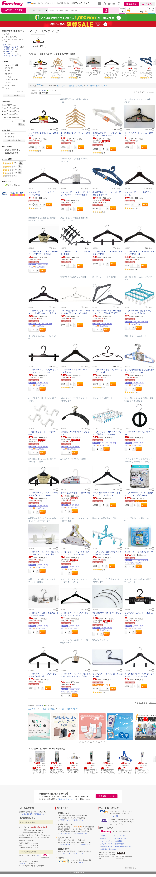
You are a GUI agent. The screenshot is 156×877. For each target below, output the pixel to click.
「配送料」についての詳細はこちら (71, 820)
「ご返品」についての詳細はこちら (71, 853)
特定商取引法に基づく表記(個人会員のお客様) (115, 846)
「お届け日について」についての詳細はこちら (74, 844)
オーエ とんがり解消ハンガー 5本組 (75, 493)
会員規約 (103, 838)
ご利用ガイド (104, 836)
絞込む (21, 124)
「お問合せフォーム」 (65, 799)
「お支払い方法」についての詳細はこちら (73, 833)
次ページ (150, 92)
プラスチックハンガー (12, 47)
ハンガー (5, 45)
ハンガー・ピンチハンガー (13, 39)
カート (48, 147)
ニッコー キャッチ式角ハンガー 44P (139, 552)
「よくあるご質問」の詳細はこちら (32, 814)
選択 (21, 163)
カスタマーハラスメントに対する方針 (112, 844)
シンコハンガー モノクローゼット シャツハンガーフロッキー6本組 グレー (76, 194)
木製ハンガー (9, 51)
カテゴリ (7, 34)
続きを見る (21, 92)
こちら (37, 855)
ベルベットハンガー (11, 56)
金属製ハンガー (9, 49)
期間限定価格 (97, 685)
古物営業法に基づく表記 (108, 849)
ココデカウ (80, 862)
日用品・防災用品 (10, 37)
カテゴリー (32, 709)
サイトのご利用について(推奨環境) (111, 841)
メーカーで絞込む (13, 95)
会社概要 (115, 816)
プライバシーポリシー (121, 836)
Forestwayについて (120, 838)
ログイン (22, 863)
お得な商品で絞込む (14, 140)
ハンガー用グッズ (10, 53)
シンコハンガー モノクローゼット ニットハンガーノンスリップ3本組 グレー (76, 676)
